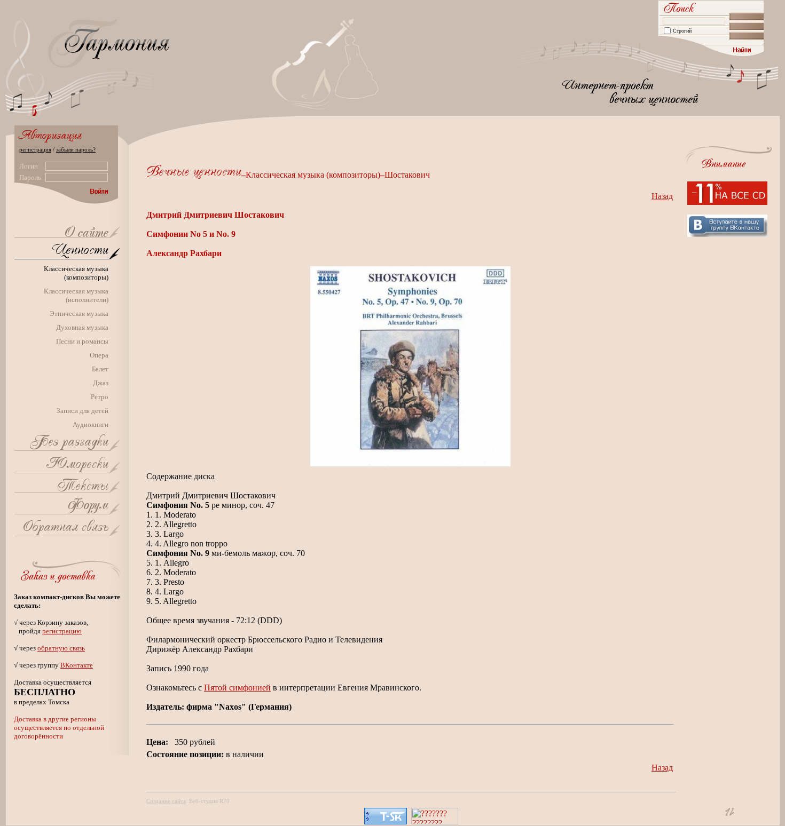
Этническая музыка (79, 313)
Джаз (100, 383)
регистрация (35, 149)
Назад (662, 196)
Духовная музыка (82, 327)
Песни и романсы (82, 341)
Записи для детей (82, 411)
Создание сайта (166, 801)
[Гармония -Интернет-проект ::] (86, 234)
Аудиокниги (90, 424)
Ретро (99, 397)
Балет (100, 369)
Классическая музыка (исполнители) (76, 295)
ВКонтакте (76, 665)
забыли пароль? (76, 149)
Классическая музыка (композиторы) (76, 273)
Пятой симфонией (237, 687)
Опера (99, 355)
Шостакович (407, 174)
